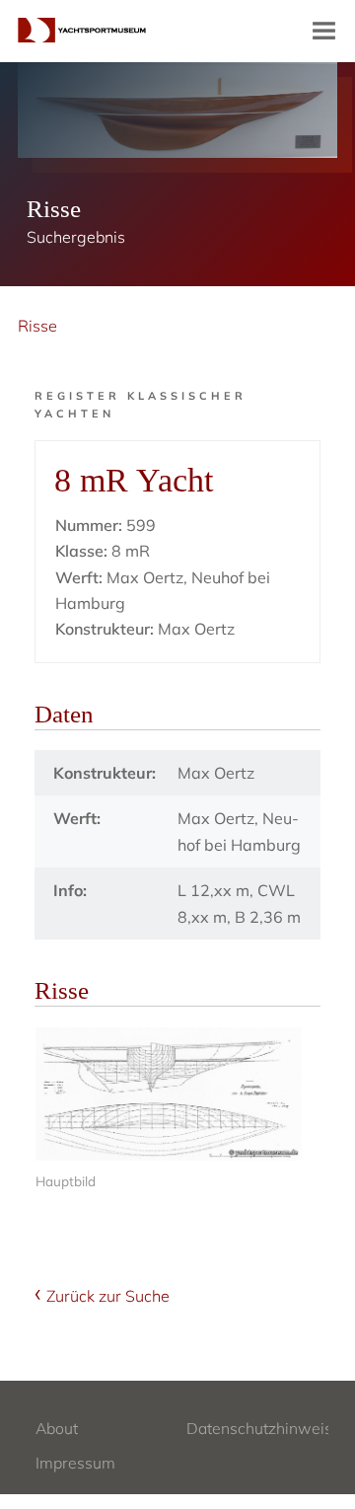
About (57, 1428)
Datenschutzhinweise (263, 1428)
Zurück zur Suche (108, 1296)
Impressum (75, 1462)
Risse (37, 326)
